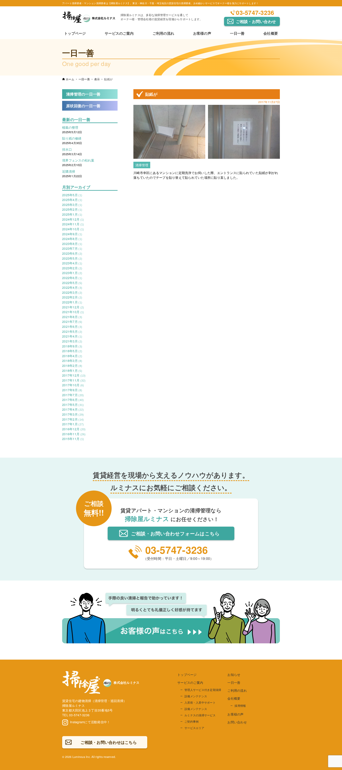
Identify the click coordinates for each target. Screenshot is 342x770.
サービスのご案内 (190, 682)
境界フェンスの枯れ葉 (78, 160)
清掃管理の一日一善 (83, 94)
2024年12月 (73, 219)
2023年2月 (72, 268)
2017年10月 (73, 385)
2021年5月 (72, 331)
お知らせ (233, 674)
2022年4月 (72, 287)
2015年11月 (73, 438)
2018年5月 (72, 351)
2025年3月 (72, 204)
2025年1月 (72, 214)
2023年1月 (72, 273)
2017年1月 (73, 424)
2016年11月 (74, 434)
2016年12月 (74, 429)
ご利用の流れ (237, 690)
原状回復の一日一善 (83, 105)
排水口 (67, 149)
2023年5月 (72, 258)
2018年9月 (72, 346)
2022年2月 (72, 297)
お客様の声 (235, 714)
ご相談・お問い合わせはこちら (175, 533)
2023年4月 (72, 263)
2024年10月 (73, 229)
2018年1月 (72, 370)
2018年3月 (72, 360)
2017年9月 (72, 390)
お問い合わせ (237, 722)
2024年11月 (73, 224)
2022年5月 (72, 282)
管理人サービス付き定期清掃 (202, 690)
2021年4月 (72, 336)
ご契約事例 (191, 721)
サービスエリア (194, 728)
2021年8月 (72, 317)
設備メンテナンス (195, 696)
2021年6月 (72, 326)
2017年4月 (73, 409)
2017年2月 (73, 419)
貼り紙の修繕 (72, 138)
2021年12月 (73, 307)
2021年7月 (72, 321)
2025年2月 (72, 209)
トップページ (187, 674)
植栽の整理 (70, 127)
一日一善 (233, 682)
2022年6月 (72, 277)
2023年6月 (72, 253)
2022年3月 (72, 292)
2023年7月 (72, 248)
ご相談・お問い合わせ (256, 21)
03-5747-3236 (255, 12)
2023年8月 (72, 243)
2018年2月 (72, 365)
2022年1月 (72, 302)
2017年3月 (73, 414)
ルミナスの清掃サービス (200, 715)
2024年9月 (72, 234)
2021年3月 (72, 341)
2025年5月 (72, 195)
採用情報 (240, 706)
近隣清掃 (68, 171)
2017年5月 (73, 404)
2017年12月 (74, 375)
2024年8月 (72, 238)
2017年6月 (73, 399)
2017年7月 (73, 395)
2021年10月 (73, 312)
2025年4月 (72, 199)
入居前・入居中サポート (200, 702)
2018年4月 (72, 356)
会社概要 (233, 698)
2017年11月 (74, 380)
